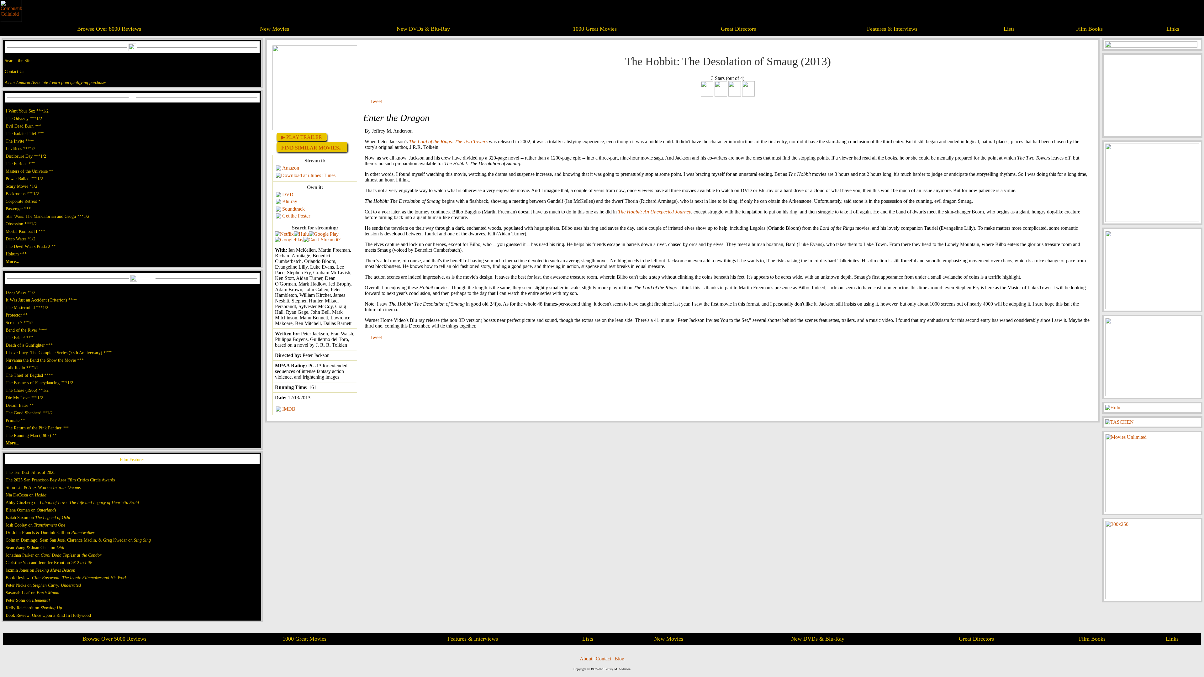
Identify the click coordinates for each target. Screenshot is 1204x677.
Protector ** (17, 315)
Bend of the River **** (26, 330)
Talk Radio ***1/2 (22, 367)
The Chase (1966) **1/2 (27, 390)
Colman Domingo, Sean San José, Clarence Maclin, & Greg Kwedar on (78, 540)
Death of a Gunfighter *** (29, 345)
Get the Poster (296, 215)
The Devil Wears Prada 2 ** (31, 246)
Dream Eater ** (20, 405)
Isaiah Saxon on (38, 517)
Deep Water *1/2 (20, 238)
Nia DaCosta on (26, 494)
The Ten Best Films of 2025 (30, 472)
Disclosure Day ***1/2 (26, 156)
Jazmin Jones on (40, 570)
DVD (287, 194)
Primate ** (15, 420)
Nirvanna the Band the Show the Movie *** (45, 360)
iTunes (328, 175)
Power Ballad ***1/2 (24, 178)
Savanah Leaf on (32, 592)
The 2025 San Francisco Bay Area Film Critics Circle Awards (60, 479)
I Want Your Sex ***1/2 (27, 110)
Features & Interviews (892, 29)
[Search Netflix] (284, 234)
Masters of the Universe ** (29, 171)
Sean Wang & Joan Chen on (35, 547)
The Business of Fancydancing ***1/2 (39, 382)
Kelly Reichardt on (34, 607)
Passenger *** (18, 208)
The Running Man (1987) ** (31, 435)
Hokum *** (16, 253)
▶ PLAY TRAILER (301, 137)
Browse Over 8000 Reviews (109, 29)
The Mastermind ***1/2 (27, 307)
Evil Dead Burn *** (23, 126)
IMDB (288, 409)
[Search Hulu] (301, 234)
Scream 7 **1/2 (20, 322)
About (586, 658)
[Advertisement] (1152, 95)
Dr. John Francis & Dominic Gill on (50, 532)
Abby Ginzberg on (72, 502)
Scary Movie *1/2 (21, 186)
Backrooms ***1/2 (22, 193)
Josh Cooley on (35, 524)
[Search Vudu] (324, 234)
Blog (619, 658)
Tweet (376, 101)
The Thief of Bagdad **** (29, 375)
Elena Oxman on (31, 509)
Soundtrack (293, 209)
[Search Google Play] (289, 239)
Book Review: (66, 577)
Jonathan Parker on (53, 555)
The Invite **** (20, 141)
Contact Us (14, 71)
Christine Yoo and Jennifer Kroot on (49, 562)
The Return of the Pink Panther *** (37, 427)
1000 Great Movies (595, 29)
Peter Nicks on (43, 585)
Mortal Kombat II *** (25, 231)
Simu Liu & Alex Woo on (43, 487)
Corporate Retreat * (23, 201)
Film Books (1089, 29)
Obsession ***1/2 (21, 223)
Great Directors (738, 29)
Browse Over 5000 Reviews (114, 639)
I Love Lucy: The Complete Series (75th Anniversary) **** (59, 352)
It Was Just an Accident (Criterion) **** (41, 299)
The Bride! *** (19, 337)
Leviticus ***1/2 (20, 148)
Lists (1009, 29)
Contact (603, 658)
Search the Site (18, 60)
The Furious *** (20, 163)
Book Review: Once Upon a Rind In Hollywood (48, 615)
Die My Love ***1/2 (24, 397)
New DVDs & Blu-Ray (423, 29)
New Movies (274, 29)
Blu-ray (289, 201)
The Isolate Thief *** (25, 133)
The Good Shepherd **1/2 (29, 412)
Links (1172, 29)
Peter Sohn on (28, 600)
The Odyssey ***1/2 (24, 118)
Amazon (290, 168)
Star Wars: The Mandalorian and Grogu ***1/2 (47, 216)
